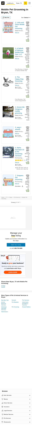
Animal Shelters (26, 307)
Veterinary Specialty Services (4, 308)
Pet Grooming (18, 158)
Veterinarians (4, 311)
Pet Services (17, 197)
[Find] (25, 3)
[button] (30, 3)
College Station (3, 286)
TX (7, 197)
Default (26, 17)
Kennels (14, 300)
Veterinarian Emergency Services (25, 303)
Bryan (10, 197)
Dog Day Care (5, 300)
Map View (7, 17)
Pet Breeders (15, 302)
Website (17, 32)
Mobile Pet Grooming (20, 30)
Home (2, 197)
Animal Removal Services (3, 303)
